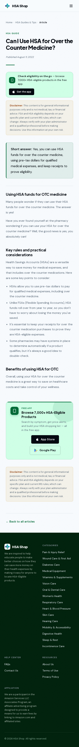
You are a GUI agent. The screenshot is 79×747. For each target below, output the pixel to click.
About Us (48, 664)
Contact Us (11, 670)
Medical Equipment (54, 571)
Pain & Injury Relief (53, 552)
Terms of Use (50, 670)
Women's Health (52, 596)
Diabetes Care (51, 564)
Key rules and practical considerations (26, 252)
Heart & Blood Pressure (56, 608)
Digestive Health (52, 633)
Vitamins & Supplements (57, 577)
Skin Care (48, 615)
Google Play (48, 450)
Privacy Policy (50, 676)
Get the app (24, 91)
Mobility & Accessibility (56, 627)
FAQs (7, 664)
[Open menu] (71, 5)
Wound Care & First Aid (56, 558)
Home (9, 22)
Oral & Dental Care (53, 589)
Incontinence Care (53, 646)
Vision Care (49, 583)
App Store (48, 439)
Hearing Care (50, 621)
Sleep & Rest (50, 640)
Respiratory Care (52, 602)
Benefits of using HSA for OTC (32, 369)
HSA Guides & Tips (25, 22)
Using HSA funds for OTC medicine (36, 194)
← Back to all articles (20, 521)
